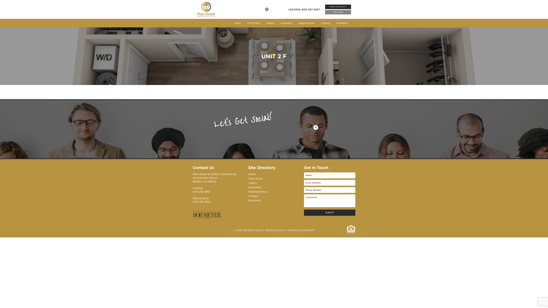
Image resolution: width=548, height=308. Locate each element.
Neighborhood (306, 23)
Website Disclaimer (275, 230)
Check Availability (338, 7)
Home (237, 23)
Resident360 (307, 230)
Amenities (286, 23)
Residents (342, 23)
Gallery (270, 23)
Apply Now (338, 12)
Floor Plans (253, 23)
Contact (325, 23)
